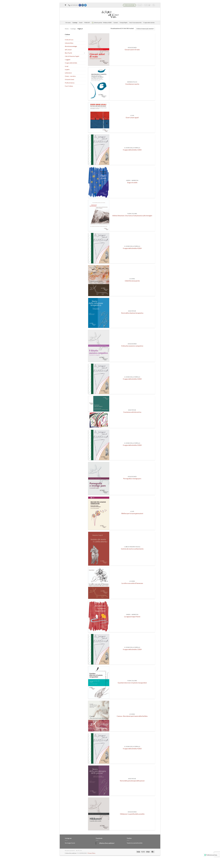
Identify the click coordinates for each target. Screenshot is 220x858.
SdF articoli (68, 49)
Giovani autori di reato (132, 50)
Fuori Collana (69, 86)
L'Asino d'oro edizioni (106, 843)
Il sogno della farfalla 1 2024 (132, 649)
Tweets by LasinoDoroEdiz (134, 843)
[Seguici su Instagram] (82, 5)
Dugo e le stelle (132, 182)
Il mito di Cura (69, 39)
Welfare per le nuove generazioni (132, 513)
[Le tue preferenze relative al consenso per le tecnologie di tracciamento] (211, 855)
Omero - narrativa (70, 76)
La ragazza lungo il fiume (132, 617)
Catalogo (75, 22)
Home (66, 28)
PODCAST (87, 22)
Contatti (116, 22)
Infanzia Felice (69, 43)
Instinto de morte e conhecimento (132, 549)
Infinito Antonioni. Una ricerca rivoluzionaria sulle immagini (132, 216)
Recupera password (70, 850)
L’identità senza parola (132, 281)
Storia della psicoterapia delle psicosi (132, 781)
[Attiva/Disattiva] (84, 53)
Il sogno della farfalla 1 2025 (132, 150)
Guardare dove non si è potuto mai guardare (132, 683)
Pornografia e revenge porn (132, 479)
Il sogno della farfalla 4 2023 (132, 749)
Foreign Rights (123, 22)
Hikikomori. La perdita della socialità (132, 814)
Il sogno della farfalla (149, 22)
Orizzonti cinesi (69, 79)
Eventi (80, 22)
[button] (139, 5)
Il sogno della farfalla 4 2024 (132, 248)
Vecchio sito (79, 850)
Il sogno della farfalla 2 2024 (132, 445)
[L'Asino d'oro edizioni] (110, 14)
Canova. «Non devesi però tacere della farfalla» (132, 716)
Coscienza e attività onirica (132, 412)
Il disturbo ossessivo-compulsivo (132, 346)
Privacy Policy (91, 853)
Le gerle (67, 69)
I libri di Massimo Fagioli (72, 56)
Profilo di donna (69, 83)
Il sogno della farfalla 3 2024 (132, 379)
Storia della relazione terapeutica (132, 313)
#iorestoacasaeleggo (71, 46)
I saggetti (67, 59)
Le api (66, 66)
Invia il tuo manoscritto (135, 22)
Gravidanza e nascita (132, 84)
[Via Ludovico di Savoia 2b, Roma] (65, 5)
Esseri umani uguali (132, 117)
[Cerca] (153, 5)
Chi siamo (68, 22)
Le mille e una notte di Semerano (132, 583)
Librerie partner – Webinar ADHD (103, 22)
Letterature (68, 73)
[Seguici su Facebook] (80, 5)
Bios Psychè (68, 53)
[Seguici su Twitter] (85, 5)
